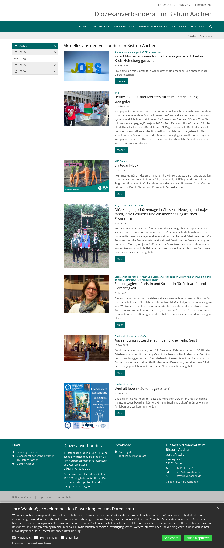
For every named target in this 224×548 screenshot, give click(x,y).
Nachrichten (206, 35)
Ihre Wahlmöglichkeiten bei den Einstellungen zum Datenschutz (74, 508)
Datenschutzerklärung (65, 531)
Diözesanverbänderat (84, 445)
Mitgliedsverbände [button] (152, 26)
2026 (22, 52)
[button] (208, 27)
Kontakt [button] (196, 26)
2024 (22, 71)
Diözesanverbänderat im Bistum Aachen (186, 447)
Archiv (23, 46)
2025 (22, 65)
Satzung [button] (178, 26)
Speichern (171, 538)
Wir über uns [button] (123, 26)
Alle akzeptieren (198, 538)
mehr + (121, 81)
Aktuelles (192, 35)
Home (82, 26)
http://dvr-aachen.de (188, 476)
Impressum (18, 542)
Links (16, 445)
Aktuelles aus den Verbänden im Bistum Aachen (110, 45)
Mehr (120, 194)
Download (123, 445)
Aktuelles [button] (100, 26)
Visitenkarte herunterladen (182, 481)
